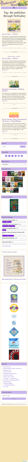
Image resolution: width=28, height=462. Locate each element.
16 (15, 104)
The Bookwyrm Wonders (22, 103)
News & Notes (21, 72)
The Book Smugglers (7, 383)
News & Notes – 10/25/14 (10, 58)
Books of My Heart (7, 371)
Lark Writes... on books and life (10, 378)
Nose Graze (24, 404)
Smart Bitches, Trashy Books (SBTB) (11, 380)
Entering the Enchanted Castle (10, 373)
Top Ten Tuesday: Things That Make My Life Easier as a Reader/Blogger (14, 120)
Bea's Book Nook (7, 366)
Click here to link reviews (20, 279)
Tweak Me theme (18, 404)
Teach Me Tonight (7, 381)
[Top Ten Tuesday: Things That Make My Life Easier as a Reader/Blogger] (14, 117)
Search (23, 146)
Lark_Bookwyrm (14, 72)
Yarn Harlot (5, 386)
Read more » (5, 45)
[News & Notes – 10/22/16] (14, 32)
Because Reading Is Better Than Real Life (12, 368)
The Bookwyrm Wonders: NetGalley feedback (13, 90)
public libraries (21, 133)
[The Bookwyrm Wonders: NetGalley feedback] (14, 87)
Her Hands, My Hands (8, 375)
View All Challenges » (6, 246)
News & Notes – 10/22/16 (10, 34)
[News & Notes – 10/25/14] (14, 56)
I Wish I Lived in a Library (8, 376)
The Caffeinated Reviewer (9, 385)
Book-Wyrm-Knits (7, 370)
